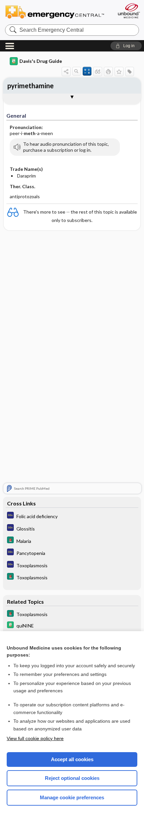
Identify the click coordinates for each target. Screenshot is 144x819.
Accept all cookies (72, 759)
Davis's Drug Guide (40, 61)
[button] (126, 45)
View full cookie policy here (35, 738)
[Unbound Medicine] (129, 10)
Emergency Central (58, 11)
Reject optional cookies (72, 778)
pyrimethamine (30, 86)
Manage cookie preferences (72, 797)
